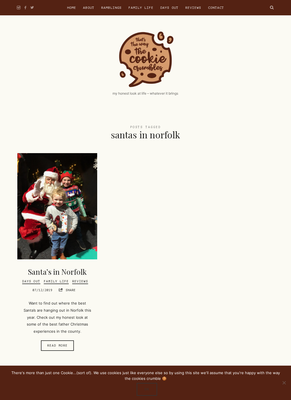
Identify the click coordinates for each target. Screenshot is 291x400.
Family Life (140, 8)
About (88, 8)
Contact (216, 8)
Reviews (193, 8)
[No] (284, 383)
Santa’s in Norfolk (57, 272)
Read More (57, 345)
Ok (147, 389)
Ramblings (111, 8)
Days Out (169, 8)
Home (71, 8)
